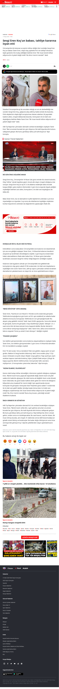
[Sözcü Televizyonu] (4, 568)
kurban (5, 528)
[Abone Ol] (52, 34)
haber (17, 530)
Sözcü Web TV (6, 605)
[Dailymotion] (18, 663)
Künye (4, 624)
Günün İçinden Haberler (9, 602)
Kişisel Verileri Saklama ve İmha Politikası (13, 646)
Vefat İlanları (6, 629)
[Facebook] (7, 663)
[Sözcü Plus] (25, 568)
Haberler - (5, 34)
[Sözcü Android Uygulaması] (18, 674)
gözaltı (47, 528)
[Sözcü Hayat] (18, 568)
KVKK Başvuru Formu (8, 651)
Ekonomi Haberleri (7, 588)
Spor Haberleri (6, 607)
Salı (37, 530)
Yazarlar (5, 583)
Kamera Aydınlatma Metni (9, 649)
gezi (9, 530)
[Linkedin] (21, 663)
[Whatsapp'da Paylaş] (7, 66)
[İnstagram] (4, 663)
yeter (33, 530)
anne (51, 528)
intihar (37, 528)
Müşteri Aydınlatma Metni (9, 641)
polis (23, 528)
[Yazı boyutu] (54, 66)
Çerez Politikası (7, 643)
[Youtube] (14, 663)
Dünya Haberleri (7, 593)
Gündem (10, 34)
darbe (27, 528)
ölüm (42, 528)
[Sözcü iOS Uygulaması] (8, 674)
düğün (18, 528)
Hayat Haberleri (7, 591)
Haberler (5, 574)
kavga (13, 530)
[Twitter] (11, 663)
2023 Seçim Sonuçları (8, 580)
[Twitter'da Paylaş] (4, 66)
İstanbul (23, 530)
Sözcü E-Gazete (7, 610)
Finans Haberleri (7, 585)
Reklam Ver (6, 627)
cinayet (32, 528)
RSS (4, 654)
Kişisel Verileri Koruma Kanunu (11, 638)
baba (4, 530)
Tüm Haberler (6, 613)
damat (28, 530)
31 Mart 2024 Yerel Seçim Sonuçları (12, 578)
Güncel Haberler (8, 598)
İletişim (5, 621)
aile (10, 528)
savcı (13, 528)
